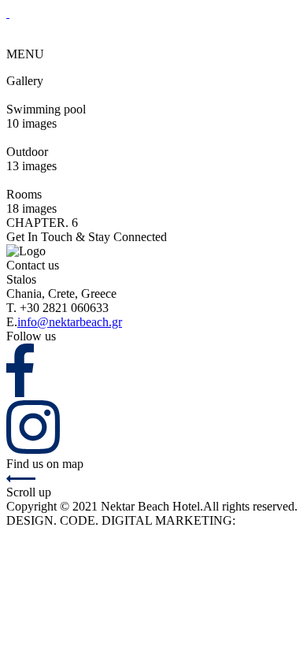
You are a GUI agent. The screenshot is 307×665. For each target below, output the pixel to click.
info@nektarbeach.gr (69, 322)
